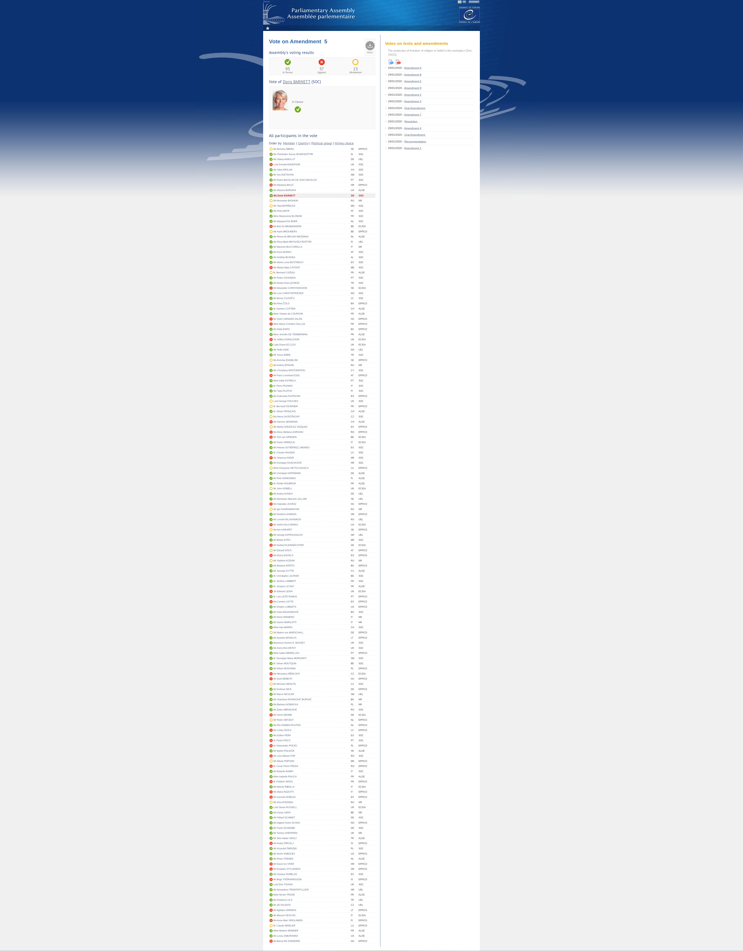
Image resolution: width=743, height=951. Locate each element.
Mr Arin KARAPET (282, 529)
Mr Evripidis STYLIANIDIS (286, 869)
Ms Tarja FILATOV (282, 391)
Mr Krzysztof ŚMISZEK (285, 848)
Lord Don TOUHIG (283, 884)
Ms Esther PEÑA (282, 735)
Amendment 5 (412, 81)
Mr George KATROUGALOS (288, 535)
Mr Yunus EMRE (282, 355)
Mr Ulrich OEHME (282, 715)
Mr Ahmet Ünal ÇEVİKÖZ (286, 283)
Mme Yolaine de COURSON (288, 313)
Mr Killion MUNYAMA (284, 668)
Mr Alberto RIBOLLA (283, 787)
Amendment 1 (412, 148)
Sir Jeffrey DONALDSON (286, 339)
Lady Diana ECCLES (284, 344)
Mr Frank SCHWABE (284, 828)
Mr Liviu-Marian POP (284, 756)
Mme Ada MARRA (282, 627)
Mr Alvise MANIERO (283, 617)
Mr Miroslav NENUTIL (284, 684)
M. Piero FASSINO (283, 386)
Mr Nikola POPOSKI (283, 761)
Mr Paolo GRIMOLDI (284, 442)
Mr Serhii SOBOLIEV (284, 853)
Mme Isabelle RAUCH (285, 776)
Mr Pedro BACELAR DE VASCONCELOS (295, 180)
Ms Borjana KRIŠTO (283, 565)
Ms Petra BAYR (281, 211)
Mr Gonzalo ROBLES (284, 797)
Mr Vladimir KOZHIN (284, 560)
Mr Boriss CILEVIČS (283, 298)
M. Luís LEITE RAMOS (285, 596)
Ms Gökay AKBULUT (284, 159)
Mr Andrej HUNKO (283, 493)
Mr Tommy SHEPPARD (285, 833)
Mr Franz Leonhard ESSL (286, 375)
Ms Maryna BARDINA (284, 190)
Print (370, 52)
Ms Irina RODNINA (283, 802)
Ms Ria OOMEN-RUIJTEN (287, 725)
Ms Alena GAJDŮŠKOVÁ (286, 416)
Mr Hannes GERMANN (285, 421)
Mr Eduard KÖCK (282, 550)
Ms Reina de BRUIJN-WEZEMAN (290, 236)
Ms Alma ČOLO (281, 303)
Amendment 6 (412, 67)
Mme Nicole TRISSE (284, 894)
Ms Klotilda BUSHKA (284, 257)
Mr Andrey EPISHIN (283, 365)
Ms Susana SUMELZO (285, 874)
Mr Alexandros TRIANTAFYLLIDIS (291, 889)
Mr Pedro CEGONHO (284, 277)
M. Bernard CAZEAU (284, 272)
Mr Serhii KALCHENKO (285, 524)
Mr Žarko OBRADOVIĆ (285, 709)
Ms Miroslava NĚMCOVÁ (286, 673)
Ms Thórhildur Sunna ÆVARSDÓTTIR (293, 154)
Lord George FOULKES (285, 401)
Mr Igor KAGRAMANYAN (286, 509)
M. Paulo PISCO (281, 740)
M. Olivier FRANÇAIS (284, 411)
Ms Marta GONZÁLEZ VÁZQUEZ (290, 427)
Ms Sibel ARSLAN (282, 169)
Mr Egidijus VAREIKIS (284, 910)
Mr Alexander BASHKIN (285, 200)
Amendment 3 (412, 101)
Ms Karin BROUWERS (285, 231)
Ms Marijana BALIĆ (283, 185)
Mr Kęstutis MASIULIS (284, 637)
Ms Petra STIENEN (283, 858)
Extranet (474, 2)
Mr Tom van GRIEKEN (285, 437)
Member (289, 143)
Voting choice (344, 143)
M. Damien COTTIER (284, 308)
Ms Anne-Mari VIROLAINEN (288, 920)
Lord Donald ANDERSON (286, 164)
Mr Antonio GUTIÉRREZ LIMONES (291, 447)
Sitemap (266, 2)
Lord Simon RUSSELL (285, 807)
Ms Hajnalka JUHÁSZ (284, 504)
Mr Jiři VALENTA (282, 905)
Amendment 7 (412, 114)
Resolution (411, 121)
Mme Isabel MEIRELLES (286, 653)
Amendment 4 (412, 128)
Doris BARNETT (296, 81)
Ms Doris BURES (282, 252)
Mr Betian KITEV (282, 540)
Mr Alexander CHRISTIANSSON (290, 288)
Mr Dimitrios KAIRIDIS (284, 514)
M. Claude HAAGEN (284, 452)
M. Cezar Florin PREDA (285, 766)
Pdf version (398, 62)
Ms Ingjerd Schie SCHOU (286, 822)
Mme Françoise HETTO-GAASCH (291, 468)
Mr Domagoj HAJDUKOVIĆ (287, 462)
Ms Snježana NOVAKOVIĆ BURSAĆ (292, 699)
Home (267, 28)
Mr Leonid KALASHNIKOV (287, 519)
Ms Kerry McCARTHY (284, 648)
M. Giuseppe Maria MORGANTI (289, 658)
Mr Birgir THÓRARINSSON (287, 879)
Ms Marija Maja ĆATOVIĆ (286, 267)
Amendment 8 (412, 74)
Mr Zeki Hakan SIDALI (285, 838)
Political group (321, 143)
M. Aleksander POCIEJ (285, 745)
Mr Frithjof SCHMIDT (284, 817)
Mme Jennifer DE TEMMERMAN (290, 334)
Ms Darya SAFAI (281, 812)
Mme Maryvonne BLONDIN (287, 216)
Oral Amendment (415, 108)
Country (303, 143)
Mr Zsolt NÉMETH (282, 678)
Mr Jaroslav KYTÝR (283, 571)
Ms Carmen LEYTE (283, 601)
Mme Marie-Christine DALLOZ (289, 324)
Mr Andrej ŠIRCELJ (283, 843)
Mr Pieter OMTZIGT (283, 720)
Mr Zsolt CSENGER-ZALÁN (287, 319)
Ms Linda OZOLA (282, 730)
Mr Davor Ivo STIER (283, 864)
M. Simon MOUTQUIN (284, 663)
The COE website (469, 14)
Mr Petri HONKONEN (284, 478)
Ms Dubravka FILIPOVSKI (286, 396)
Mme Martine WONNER (285, 930)
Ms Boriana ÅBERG (283, 149)
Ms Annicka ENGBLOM (285, 360)
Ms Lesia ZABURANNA (285, 936)
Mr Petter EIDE (281, 349)
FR (464, 2)
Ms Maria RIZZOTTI (283, 792)
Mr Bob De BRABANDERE (287, 226)
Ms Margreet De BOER (285, 221)
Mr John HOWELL (282, 488)
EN (459, 2)
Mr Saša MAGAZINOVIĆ (286, 612)
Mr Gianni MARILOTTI (284, 622)
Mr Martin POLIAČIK (283, 751)
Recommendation (415, 141)
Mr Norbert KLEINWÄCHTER (288, 545)
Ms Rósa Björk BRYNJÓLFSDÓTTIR (292, 242)
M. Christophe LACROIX (286, 576)
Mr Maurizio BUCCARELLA (287, 247)
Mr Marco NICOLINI (283, 694)
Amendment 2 (412, 94)
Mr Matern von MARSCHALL (288, 632)
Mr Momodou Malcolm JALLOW (290, 499)
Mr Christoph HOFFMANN (287, 473)
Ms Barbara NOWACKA (285, 704)
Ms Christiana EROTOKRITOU (289, 370)
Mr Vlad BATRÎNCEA (284, 206)
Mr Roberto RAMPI (283, 771)
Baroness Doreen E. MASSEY (289, 642)
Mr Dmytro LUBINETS (284, 607)
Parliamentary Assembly (309, 14)
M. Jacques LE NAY (283, 586)
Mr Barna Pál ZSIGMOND (286, 941)
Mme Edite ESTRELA (284, 380)
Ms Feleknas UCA (282, 900)
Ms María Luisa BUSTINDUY (288, 262)
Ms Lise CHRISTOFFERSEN (288, 293)
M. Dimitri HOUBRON (284, 483)
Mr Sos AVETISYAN (283, 174)
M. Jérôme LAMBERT (284, 581)
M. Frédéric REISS (283, 781)
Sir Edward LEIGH (283, 591)
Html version (391, 62)
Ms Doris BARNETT (284, 195)
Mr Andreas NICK (282, 689)
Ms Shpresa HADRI (283, 457)
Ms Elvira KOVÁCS (283, 555)
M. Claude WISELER (284, 925)
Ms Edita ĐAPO (281, 329)
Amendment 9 (412, 88)
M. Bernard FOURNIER (285, 406)
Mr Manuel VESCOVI (284, 915)
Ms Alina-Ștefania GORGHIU (288, 432)
